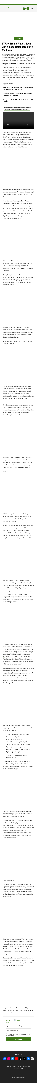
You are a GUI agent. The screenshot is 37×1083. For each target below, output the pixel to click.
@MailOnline (10, 742)
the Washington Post (17, 201)
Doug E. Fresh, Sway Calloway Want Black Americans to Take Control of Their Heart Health (18, 88)
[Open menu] (32, 8)
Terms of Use (26, 1066)
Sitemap (9, 1066)
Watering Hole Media (20, 1077)
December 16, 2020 (11, 757)
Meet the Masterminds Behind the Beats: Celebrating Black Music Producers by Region (18, 108)
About (14, 1066)
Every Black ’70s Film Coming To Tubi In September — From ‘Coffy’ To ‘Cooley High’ (17, 94)
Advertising (16, 1069)
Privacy (19, 1066)
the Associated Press (17, 457)
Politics (18, 38)
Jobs (22, 1069)
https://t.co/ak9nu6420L (13, 739)
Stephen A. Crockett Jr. (10, 64)
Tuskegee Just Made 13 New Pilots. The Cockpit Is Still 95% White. (18, 101)
